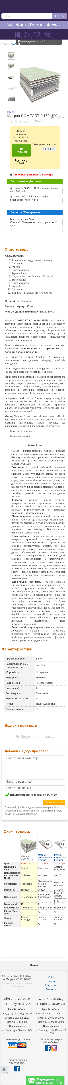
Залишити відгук (54, 802)
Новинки (50, 981)
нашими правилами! (26, 814)
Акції (51, 977)
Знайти (59, 16)
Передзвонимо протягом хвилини (48, 1081)
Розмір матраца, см (44, 144)
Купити (21, 152)
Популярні (51, 985)
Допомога (51, 989)
